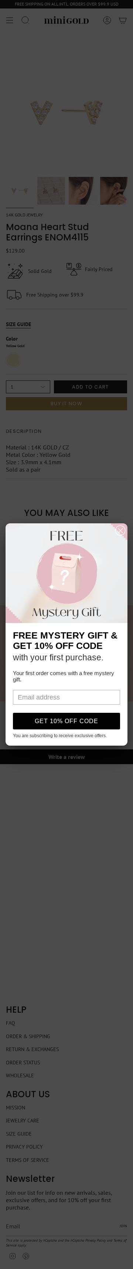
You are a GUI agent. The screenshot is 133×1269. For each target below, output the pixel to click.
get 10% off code (66, 721)
